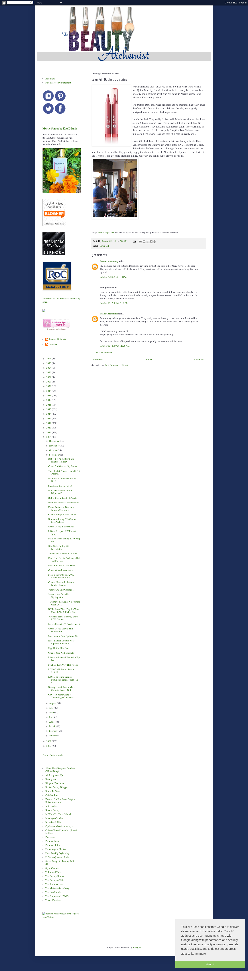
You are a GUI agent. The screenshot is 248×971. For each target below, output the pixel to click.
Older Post (199, 359)
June (51, 712)
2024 (49, 367)
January (53, 735)
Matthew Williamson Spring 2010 (62, 480)
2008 (49, 741)
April (52, 721)
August (53, 703)
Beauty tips (51, 329)
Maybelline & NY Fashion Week (64, 624)
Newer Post (97, 359)
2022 (49, 377)
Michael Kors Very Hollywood (63, 664)
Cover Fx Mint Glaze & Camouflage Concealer (60, 696)
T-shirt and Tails (53, 872)
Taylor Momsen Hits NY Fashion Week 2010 (64, 603)
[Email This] (140, 241)
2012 (49, 423)
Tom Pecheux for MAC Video (62, 553)
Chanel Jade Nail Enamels (61, 652)
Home (149, 359)
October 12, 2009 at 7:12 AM (114, 303)
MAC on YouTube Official (58, 814)
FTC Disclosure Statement (58, 82)
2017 (49, 400)
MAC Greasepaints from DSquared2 (60, 492)
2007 (49, 745)
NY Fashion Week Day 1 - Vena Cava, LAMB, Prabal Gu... (63, 610)
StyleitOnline (52, 868)
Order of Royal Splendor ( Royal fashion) (61, 832)
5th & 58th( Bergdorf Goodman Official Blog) (60, 770)
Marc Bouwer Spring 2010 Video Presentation (61, 576)
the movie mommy (109, 261)
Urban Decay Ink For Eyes (61, 526)
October (53, 450)
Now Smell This (53, 822)
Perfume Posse (52, 841)
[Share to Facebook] (151, 241)
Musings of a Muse (54, 818)
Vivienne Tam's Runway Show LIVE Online (63, 618)
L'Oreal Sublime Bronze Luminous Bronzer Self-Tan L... (63, 679)
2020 (49, 386)
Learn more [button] (198, 953)
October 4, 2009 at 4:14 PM (113, 276)
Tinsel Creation (53, 900)
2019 (49, 390)
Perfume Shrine (52, 845)
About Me (50, 78)
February (53, 730)
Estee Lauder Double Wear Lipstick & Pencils (61, 642)
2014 (49, 413)
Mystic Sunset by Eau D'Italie (59, 128)
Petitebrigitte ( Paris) (55, 849)
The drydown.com (54, 884)
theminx (53, 344)
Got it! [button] (210, 964)
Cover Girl (104, 245)
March (52, 726)
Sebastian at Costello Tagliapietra (58, 596)
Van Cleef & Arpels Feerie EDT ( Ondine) (64, 472)
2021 (49, 381)
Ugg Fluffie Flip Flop (58, 648)
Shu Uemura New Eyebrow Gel (63, 636)
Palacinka (50, 837)
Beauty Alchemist (109, 313)
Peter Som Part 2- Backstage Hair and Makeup (64, 559)
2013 (49, 418)
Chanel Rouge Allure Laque (62, 514)
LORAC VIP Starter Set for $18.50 (61, 671)
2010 (49, 432)
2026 (49, 358)
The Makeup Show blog (57, 888)
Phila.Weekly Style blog (57, 853)
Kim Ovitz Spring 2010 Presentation (59, 547)
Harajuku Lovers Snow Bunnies (63, 502)
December (54, 440)
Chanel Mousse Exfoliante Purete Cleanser (61, 584)
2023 (49, 372)
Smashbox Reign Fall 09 (60, 485)
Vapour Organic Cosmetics (61, 589)
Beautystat (50, 779)
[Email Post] (134, 241)
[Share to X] (147, 241)
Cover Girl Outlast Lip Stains (62, 466)
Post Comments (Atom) (116, 365)
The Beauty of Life (54, 880)
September (54, 454)
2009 (49, 436)
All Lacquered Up (54, 775)
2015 (49, 409)
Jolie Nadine (51, 806)
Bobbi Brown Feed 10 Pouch (62, 497)
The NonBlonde (53, 892)
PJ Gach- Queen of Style (57, 857)
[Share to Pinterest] (154, 241)
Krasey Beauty (52, 810)
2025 (49, 363)
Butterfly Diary (52, 791)
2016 (49, 404)
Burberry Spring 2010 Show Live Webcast (62, 520)
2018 (49, 395)
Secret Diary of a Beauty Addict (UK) (60, 863)
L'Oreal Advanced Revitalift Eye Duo (64, 659)
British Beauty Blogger (56, 787)
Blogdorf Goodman (54, 783)
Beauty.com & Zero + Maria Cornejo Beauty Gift (62, 688)
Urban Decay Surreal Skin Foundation (61, 630)
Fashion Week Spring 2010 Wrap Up (64, 540)
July (51, 707)
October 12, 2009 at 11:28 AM (115, 345)
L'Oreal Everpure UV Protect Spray (62, 532)
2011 (49, 427)
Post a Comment (104, 352)
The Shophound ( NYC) (56, 896)
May (51, 717)
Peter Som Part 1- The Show (61, 565)
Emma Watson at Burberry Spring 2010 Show (61, 508)
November (54, 445)
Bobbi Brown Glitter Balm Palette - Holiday (61, 460)
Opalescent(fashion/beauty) (58, 826)
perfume (62, 329)
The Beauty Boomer (55, 876)
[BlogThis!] (144, 241)
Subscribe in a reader (53, 755)
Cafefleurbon (51, 795)
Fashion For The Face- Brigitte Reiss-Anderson (60, 800)
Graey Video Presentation (60, 570)
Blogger (137, 947)
